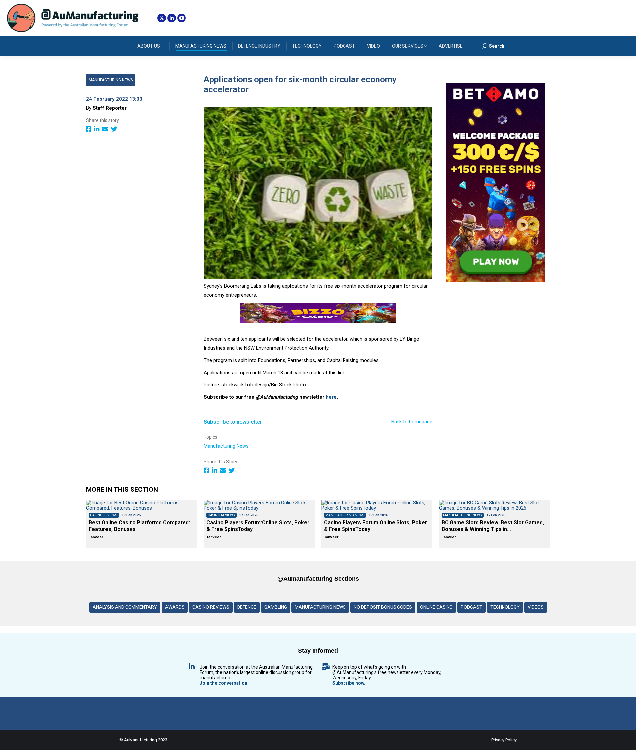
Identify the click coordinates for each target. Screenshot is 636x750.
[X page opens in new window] (161, 18)
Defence (246, 607)
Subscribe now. (348, 683)
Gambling (275, 607)
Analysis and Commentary (125, 607)
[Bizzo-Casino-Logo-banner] (318, 321)
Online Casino (436, 607)
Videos (536, 607)
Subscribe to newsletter (233, 422)
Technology (505, 607)
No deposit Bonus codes (383, 607)
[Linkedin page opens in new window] (171, 18)
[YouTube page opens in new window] (181, 18)
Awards (175, 607)
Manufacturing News (111, 80)
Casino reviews (210, 607)
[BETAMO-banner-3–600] (495, 280)
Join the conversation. (224, 683)
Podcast (471, 607)
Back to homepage (411, 422)
